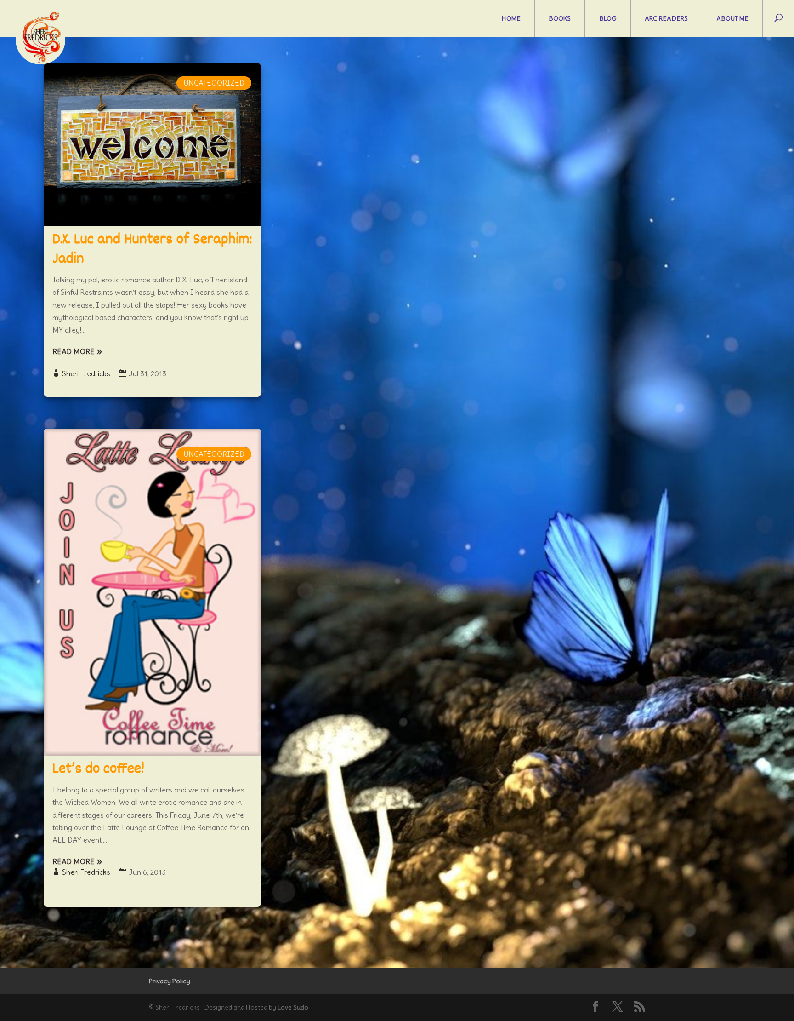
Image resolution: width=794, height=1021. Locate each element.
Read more (73, 351)
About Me (732, 18)
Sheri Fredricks (86, 373)
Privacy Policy (169, 981)
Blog (608, 18)
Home (511, 18)
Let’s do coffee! (98, 769)
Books (560, 18)
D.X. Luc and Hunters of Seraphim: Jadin (152, 250)
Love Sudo (293, 1007)
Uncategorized (213, 82)
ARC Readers (666, 18)
